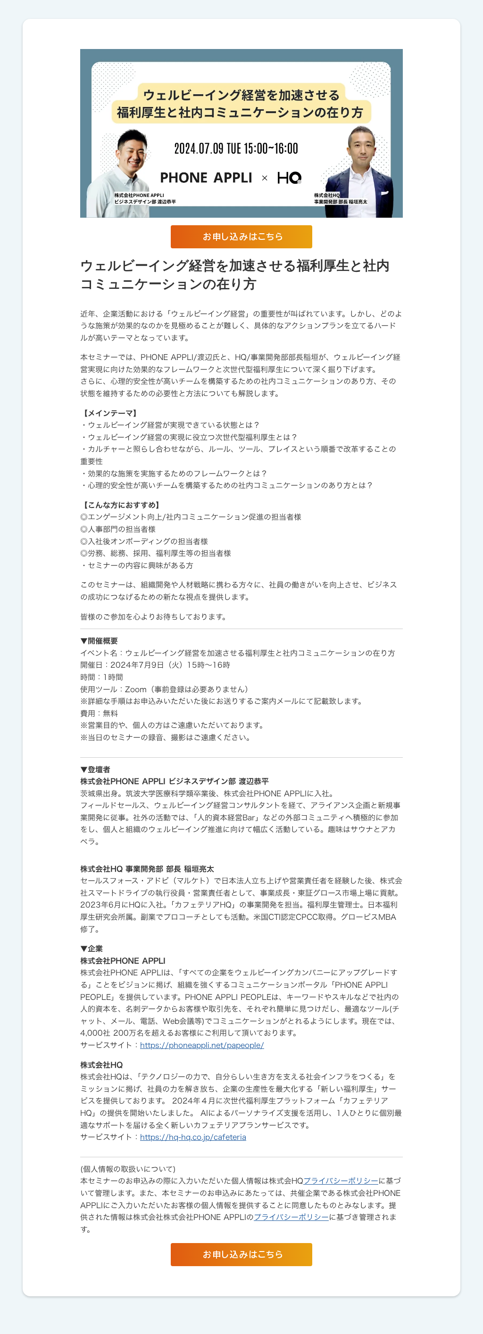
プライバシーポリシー (340, 1181)
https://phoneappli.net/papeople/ (202, 1045)
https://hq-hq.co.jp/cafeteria (193, 1137)
